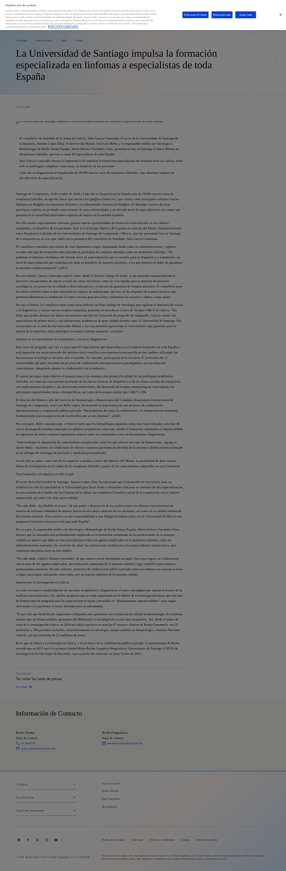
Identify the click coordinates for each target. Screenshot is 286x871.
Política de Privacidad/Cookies (62, 27)
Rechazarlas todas (222, 15)
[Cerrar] (280, 14)
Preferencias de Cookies (195, 15)
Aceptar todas (245, 15)
